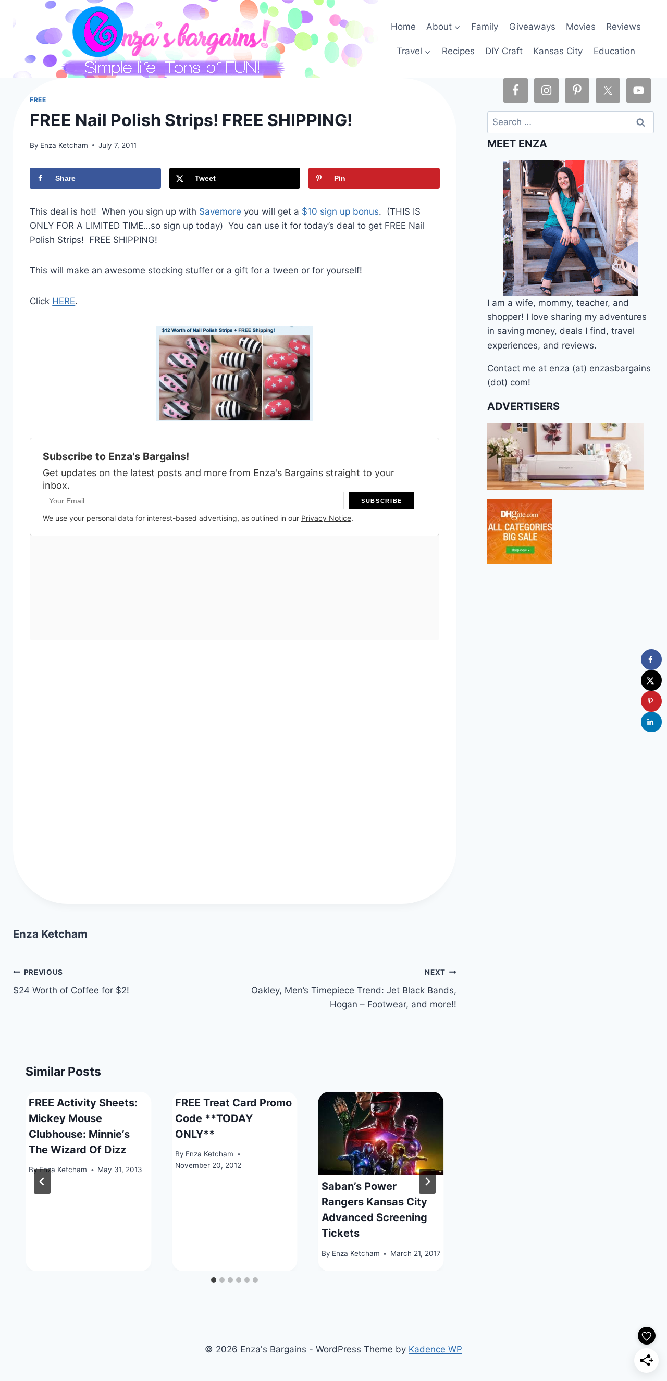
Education (614, 51)
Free (38, 100)
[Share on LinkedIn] (651, 722)
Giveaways (532, 26)
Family (484, 26)
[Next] (427, 1181)
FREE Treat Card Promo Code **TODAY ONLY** (233, 1118)
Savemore (220, 211)
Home (403, 26)
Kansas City (558, 51)
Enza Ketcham (64, 145)
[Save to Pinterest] (651, 701)
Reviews (623, 26)
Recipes (458, 51)
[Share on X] (651, 680)
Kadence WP (435, 1349)
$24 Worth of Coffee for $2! (71, 982)
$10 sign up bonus (340, 211)
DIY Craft (504, 51)
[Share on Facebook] (651, 659)
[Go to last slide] (42, 1181)
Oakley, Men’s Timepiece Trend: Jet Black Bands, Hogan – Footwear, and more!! (353, 989)
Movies (581, 26)
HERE (63, 301)
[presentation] (381, 1134)
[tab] (213, 1280)
